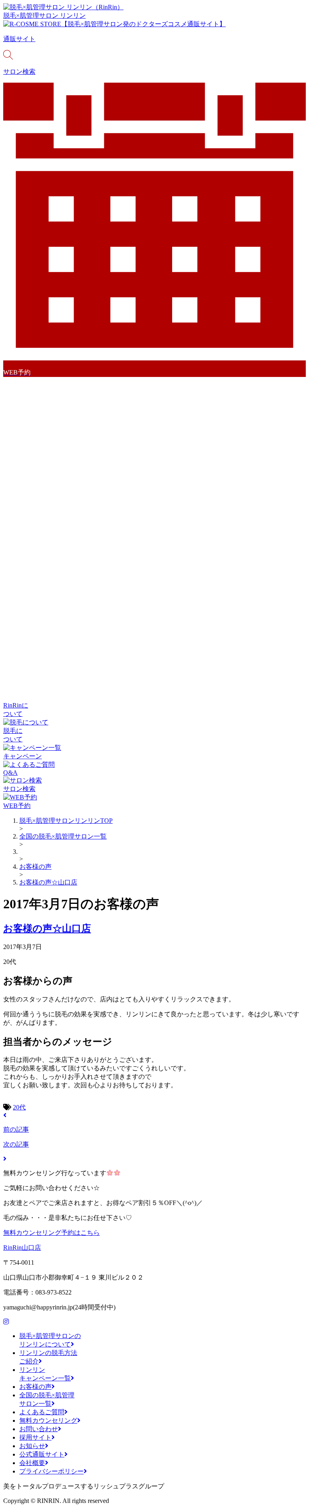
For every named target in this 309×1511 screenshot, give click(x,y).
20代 (19, 1107)
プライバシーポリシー (51, 1471)
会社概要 (32, 1462)
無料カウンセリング (48, 1420)
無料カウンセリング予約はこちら (51, 1232)
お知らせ (32, 1445)
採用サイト (35, 1437)
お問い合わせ (38, 1429)
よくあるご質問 (41, 1412)
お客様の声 (35, 1386)
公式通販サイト (41, 1454)
